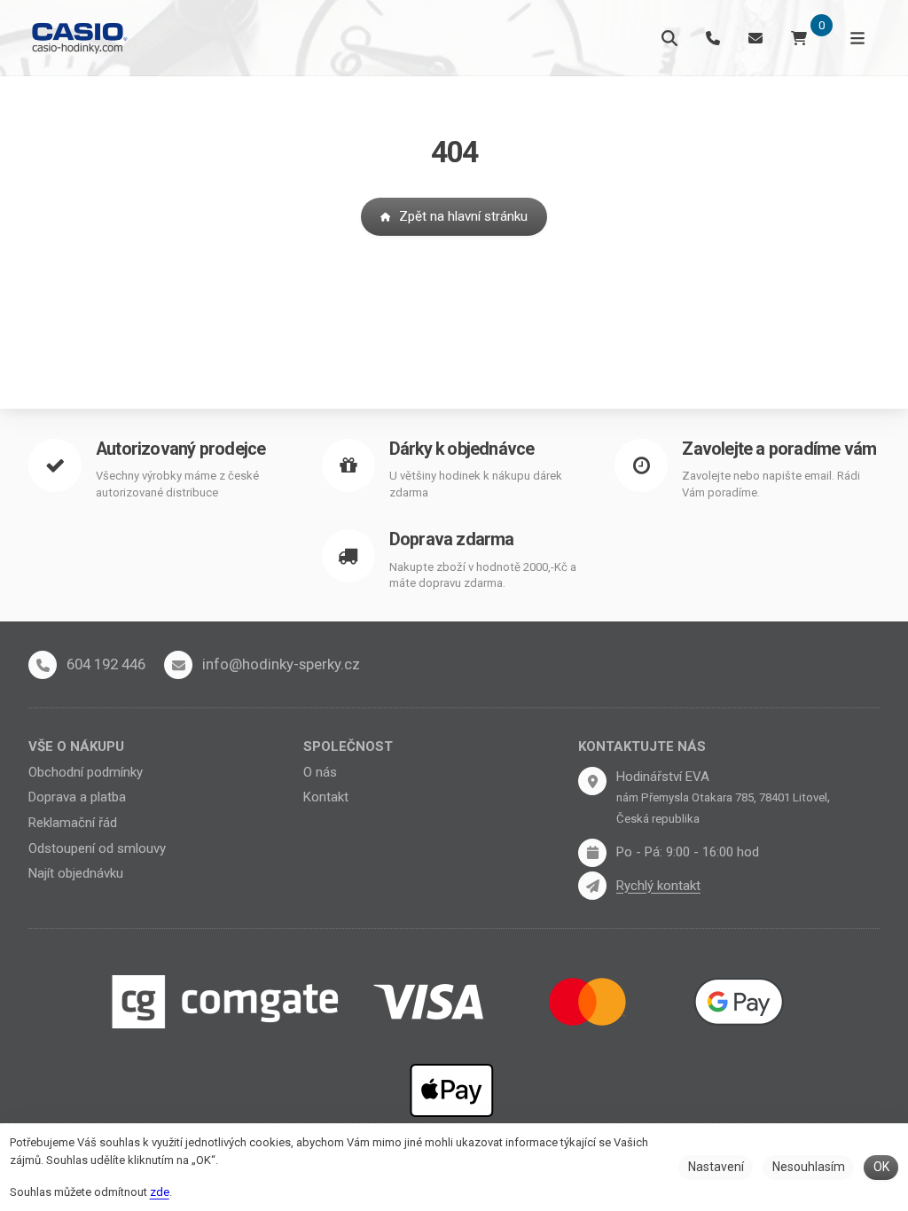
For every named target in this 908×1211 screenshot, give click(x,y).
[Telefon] (713, 37)
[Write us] (592, 885)
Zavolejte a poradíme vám (779, 449)
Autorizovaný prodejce (180, 449)
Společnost (348, 746)
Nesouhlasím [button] (808, 1167)
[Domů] (78, 38)
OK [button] (881, 1167)
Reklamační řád (72, 823)
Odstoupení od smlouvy (97, 848)
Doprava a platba (77, 797)
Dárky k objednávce (462, 449)
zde (159, 1192)
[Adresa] (592, 781)
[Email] (755, 37)
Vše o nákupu (76, 746)
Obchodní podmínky (85, 772)
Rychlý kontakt (658, 886)
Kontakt (325, 797)
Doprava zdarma (451, 539)
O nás (320, 772)
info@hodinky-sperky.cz (281, 664)
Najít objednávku (75, 873)
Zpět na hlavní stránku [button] (463, 216)
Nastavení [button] (716, 1167)
